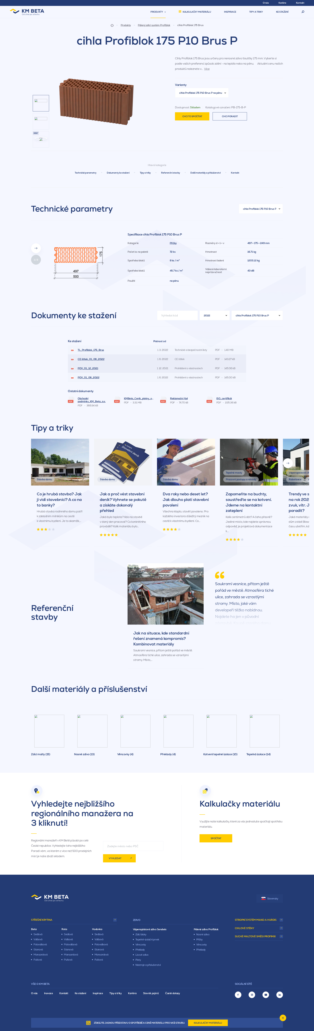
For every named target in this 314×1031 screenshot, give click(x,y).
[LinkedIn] (279, 995)
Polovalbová (40, 944)
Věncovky (140, 944)
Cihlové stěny (244, 928)
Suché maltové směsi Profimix (255, 936)
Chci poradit (230, 116)
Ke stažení (80, 993)
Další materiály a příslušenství (205, 172)
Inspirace (98, 993)
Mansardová (40, 954)
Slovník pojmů (151, 993)
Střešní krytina (41, 919)
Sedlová (38, 934)
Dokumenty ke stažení (118, 172)
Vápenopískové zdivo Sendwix (149, 929)
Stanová (38, 949)
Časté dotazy (172, 993)
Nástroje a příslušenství (148, 964)
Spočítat (216, 838)
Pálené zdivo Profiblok (206, 929)
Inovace (48, 993)
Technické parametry (85, 172)
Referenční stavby (170, 172)
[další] (288, 463)
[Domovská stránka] (112, 25)
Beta (33, 929)
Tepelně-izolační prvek (147, 939)
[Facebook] (238, 995)
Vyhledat (115, 858)
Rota (64, 929)
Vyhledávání (303, 12)
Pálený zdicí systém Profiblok (154, 25)
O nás (34, 993)
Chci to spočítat (192, 116)
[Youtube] (265, 995)
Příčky (173, 243)
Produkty (126, 25)
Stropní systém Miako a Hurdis (256, 919)
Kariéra (132, 993)
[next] (36, 248)
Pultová (38, 959)
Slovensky (272, 898)
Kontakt (235, 172)
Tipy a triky (145, 172)
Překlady (140, 949)
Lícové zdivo (141, 954)
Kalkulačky (208, 1022)
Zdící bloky (140, 934)
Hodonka (97, 929)
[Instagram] (252, 995)
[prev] (36, 237)
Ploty (138, 959)
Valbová (38, 939)
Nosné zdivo (202, 934)
